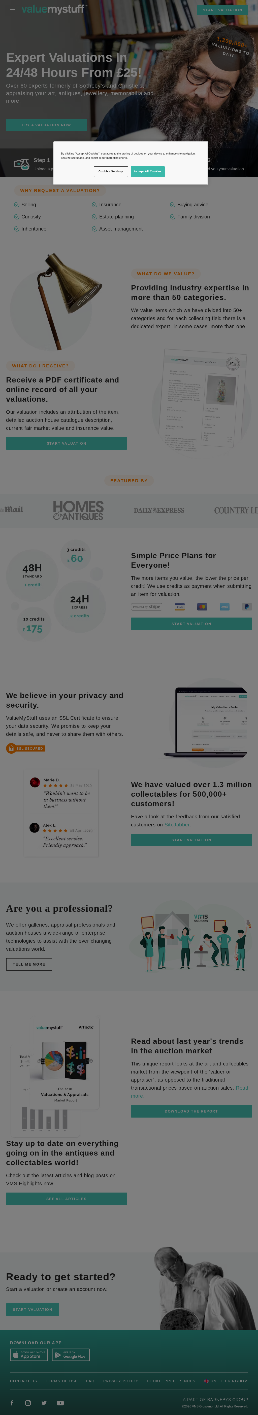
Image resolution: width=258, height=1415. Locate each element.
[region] (130, 163)
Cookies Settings (111, 171)
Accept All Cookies (148, 171)
